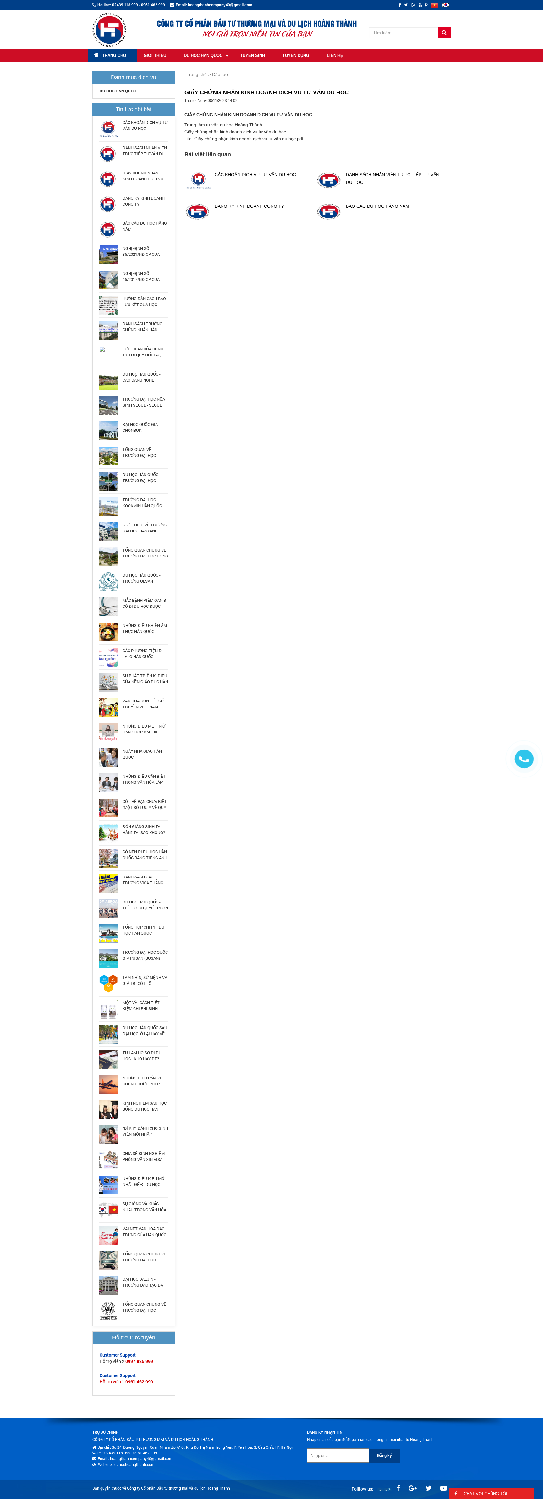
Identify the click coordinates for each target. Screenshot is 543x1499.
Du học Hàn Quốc (118, 91)
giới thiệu (155, 55)
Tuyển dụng (295, 55)
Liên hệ (335, 55)
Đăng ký (384, 1455)
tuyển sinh (252, 55)
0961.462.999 (139, 1382)
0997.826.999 (139, 1361)
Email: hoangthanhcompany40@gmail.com (214, 5)
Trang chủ (114, 55)
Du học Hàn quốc (203, 55)
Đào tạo (220, 74)
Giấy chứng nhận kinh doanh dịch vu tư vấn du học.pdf (248, 138)
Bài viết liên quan (207, 154)
